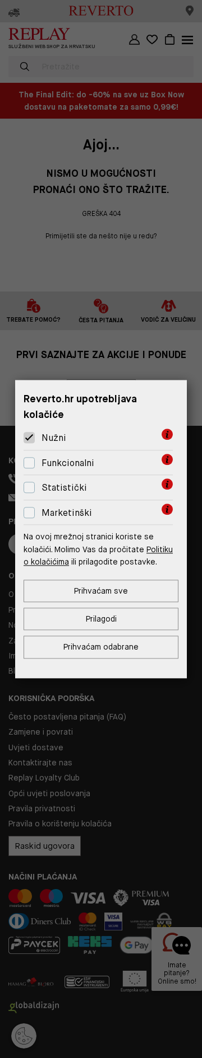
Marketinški (67, 513)
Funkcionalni (68, 463)
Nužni (54, 438)
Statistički (64, 488)
